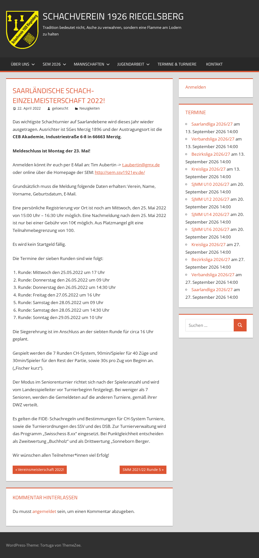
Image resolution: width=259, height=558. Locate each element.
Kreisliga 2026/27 (208, 169)
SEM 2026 (52, 64)
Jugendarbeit (130, 64)
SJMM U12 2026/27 (210, 199)
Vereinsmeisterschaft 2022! (41, 470)
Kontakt (214, 64)
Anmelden (195, 87)
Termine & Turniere (177, 64)
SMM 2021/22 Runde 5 (141, 470)
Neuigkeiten (89, 108)
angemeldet (44, 511)
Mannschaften (89, 64)
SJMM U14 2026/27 (210, 214)
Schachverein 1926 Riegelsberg (113, 16)
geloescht (60, 108)
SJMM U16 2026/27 (210, 229)
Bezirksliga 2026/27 (210, 154)
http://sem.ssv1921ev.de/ (120, 172)
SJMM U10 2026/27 (210, 184)
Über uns (20, 64)
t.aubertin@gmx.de (141, 165)
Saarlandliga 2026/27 (212, 124)
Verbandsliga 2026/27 (212, 139)
